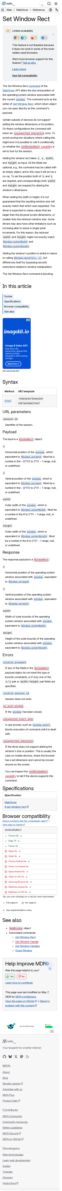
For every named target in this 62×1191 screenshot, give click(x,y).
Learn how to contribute (19, 982)
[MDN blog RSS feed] (27, 1057)
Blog (5, 1077)
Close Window (23, 950)
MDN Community (12, 1116)
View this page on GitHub (19, 1001)
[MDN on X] (16, 1057)
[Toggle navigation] (56, 3)
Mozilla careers (11, 1083)
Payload (10, 432)
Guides (6, 1166)
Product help (10, 1100)
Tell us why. (29, 62)
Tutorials (8, 1171)
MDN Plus (8, 1095)
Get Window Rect (23, 103)
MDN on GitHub (12, 1139)
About (6, 1072)
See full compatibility (24, 75)
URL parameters (17, 411)
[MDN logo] (9, 1041)
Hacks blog (9, 1183)
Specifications (12, 301)
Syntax (8, 296)
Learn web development (16, 1160)
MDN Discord (10, 1133)
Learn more (19, 69)
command (34, 86)
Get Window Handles (27, 946)
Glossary (8, 1177)
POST (8, 400)
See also (9, 311)
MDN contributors (25, 996)
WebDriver (9, 90)
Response (11, 552)
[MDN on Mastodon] (22, 1057)
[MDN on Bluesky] (10, 1057)
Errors (8, 655)
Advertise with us (12, 1089)
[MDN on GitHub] (4, 1057)
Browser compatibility (16, 306)
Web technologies (13, 1154)
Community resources (15, 1122)
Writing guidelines (12, 1127)
